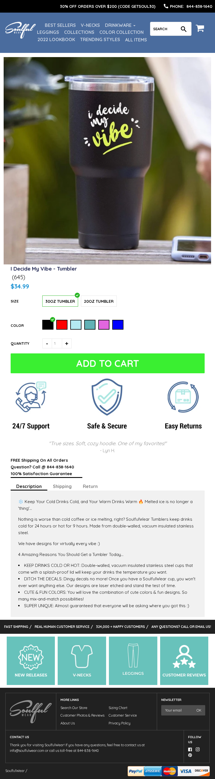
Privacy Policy (119, 723)
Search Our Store (73, 708)
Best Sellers (60, 25)
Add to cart (107, 363)
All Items (136, 40)
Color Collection (121, 32)
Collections (79, 32)
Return (90, 486)
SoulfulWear (15, 771)
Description (29, 486)
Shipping (62, 486)
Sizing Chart (118, 708)
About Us (67, 723)
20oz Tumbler (99, 301)
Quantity (20, 343)
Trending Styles (100, 39)
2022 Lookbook (56, 39)
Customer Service (123, 715)
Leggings (48, 32)
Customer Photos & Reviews (82, 715)
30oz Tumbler (60, 301)
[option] (107, 6)
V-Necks (90, 25)
